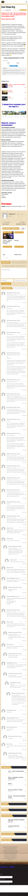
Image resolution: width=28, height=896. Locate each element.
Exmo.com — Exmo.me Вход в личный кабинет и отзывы (17, 796)
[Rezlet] (4, 98)
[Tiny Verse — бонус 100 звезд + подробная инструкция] (4, 86)
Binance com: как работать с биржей (15, 789)
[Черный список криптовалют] (4, 827)
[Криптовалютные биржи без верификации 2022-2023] (4, 821)
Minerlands (10, 91)
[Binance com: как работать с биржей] (4, 791)
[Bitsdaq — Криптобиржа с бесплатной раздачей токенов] (4, 779)
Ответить (25, 302)
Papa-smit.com (5, 224)
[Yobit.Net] (4, 785)
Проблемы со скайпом (21, 224)
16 (25, 798)
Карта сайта (10, 859)
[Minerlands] (4, 92)
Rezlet (9, 97)
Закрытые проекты (23, 9)
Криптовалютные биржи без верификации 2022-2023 (16, 820)
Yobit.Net (10, 783)
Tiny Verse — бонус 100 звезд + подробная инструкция (16, 85)
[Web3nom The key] (19, 249)
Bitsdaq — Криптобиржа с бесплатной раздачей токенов (15, 778)
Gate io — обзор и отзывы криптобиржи (16, 771)
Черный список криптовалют (13, 826)
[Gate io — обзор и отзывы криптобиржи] (4, 772)
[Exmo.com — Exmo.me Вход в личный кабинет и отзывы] (4, 797)
